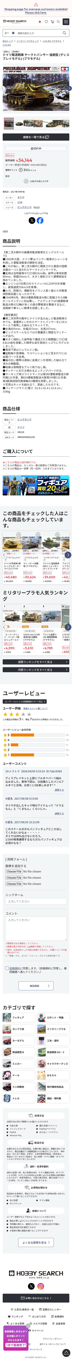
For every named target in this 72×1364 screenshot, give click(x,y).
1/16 (19, 202)
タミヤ (20, 197)
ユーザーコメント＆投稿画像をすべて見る (24, 701)
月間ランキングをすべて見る (35, 670)
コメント (11, 913)
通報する (59, 789)
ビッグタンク (24, 207)
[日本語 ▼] (40, 21)
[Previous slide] (2, 88)
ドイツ (20, 427)
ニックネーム (14, 895)
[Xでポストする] (32, 220)
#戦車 (5, 231)
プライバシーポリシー (53, 1338)
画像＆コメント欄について (35, 708)
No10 (37, 207)
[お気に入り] (46, 21)
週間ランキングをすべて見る (35, 662)
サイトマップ (36, 1349)
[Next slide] (69, 88)
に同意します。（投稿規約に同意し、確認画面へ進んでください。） (38, 970)
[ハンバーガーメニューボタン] (66, 21)
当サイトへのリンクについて (53, 1344)
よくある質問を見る (34, 1242)
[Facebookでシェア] (40, 220)
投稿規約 (14, 968)
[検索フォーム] (58, 21)
